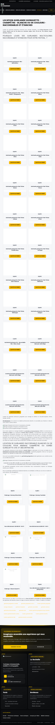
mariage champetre (8, 607)
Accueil (4, 716)
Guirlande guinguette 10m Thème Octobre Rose (15, 249)
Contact (52, 722)
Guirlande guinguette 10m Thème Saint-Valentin (15, 281)
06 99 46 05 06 (12, 1)
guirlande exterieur (45, 607)
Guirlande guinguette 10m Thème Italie (40, 156)
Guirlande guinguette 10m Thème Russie (15, 187)
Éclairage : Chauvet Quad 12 (12, 589)
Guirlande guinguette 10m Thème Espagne (40, 312)
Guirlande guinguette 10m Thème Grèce (15, 125)
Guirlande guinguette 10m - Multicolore (14, 62)
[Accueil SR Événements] (5, 5)
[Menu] (52, 15)
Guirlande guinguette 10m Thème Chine (15, 156)
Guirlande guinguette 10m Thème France (40, 187)
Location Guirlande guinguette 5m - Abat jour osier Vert (40, 374)
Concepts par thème (34, 716)
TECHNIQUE (39, 10)
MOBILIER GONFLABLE (20, 10)
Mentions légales (40, 722)
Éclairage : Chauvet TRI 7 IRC (37, 557)
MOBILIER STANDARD (31, 10)
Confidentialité (47, 722)
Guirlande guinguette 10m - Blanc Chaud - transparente (15, 93)
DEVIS (51, 10)
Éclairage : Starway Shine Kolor (13, 495)
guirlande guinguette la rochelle (11, 603)
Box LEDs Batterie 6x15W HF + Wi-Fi (39, 526)
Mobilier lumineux (45, 716)
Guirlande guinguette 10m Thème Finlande (40, 125)
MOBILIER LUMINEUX (10, 10)
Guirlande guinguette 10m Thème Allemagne (15, 312)
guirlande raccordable (33, 607)
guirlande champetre (20, 607)
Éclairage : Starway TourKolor (37, 495)
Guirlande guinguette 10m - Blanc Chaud (40, 62)
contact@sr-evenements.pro (24, 1)
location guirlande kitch (27, 614)
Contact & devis (6, 718)
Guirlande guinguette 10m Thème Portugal (40, 249)
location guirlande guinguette (43, 603)
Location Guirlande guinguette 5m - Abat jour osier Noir (40, 405)
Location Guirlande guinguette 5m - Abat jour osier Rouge (15, 374)
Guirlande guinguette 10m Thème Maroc (40, 93)
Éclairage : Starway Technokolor (13, 557)
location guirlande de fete (9, 617)
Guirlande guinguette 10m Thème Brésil (40, 218)
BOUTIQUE (45, 10)
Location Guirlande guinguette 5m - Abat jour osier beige (40, 343)
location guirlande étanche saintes (11, 614)
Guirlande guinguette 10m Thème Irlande (15, 218)
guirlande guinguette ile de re (27, 603)
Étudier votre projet (36, 706)
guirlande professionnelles (10, 610)
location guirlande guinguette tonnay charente (39, 610)
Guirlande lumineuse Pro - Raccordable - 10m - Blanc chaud (15, 343)
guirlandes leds (22, 610)
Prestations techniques (13, 716)
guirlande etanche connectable (25, 617)
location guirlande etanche (42, 614)
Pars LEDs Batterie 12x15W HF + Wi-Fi (14, 526)
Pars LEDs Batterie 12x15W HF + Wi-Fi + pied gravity (40, 589)
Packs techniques (24, 716)
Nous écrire (7, 706)
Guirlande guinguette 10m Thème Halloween (40, 281)
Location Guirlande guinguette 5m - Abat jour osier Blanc (15, 405)
